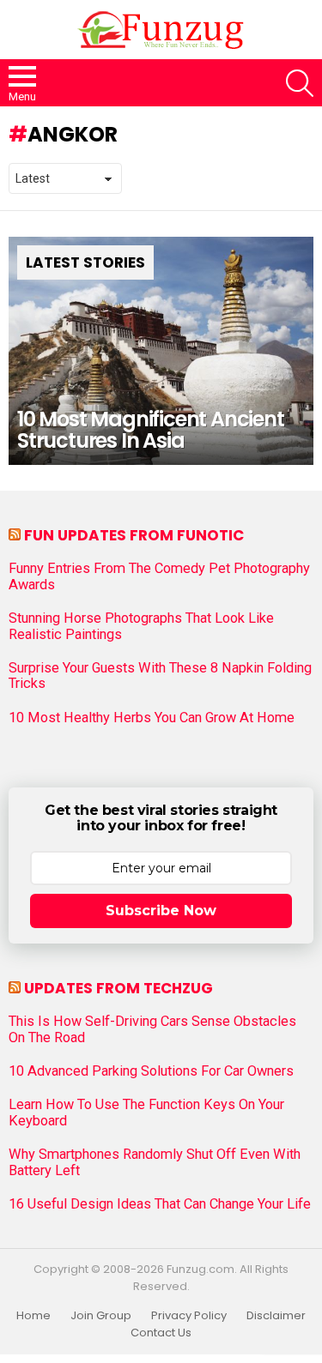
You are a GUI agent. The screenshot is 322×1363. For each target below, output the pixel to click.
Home (33, 1316)
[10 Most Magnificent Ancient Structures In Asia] (161, 351)
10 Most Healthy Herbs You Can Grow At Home (152, 718)
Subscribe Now (161, 910)
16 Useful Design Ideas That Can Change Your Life (160, 1204)
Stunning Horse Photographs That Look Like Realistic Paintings (141, 626)
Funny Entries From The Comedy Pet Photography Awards (159, 576)
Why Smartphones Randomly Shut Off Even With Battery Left (155, 1162)
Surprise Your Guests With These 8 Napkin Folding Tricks (160, 675)
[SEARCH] (299, 83)
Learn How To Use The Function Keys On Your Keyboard (146, 1112)
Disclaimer (276, 1316)
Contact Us (161, 1333)
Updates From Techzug (118, 988)
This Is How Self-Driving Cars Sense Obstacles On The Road (152, 1029)
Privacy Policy (189, 1316)
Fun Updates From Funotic (134, 535)
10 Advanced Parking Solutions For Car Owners (151, 1071)
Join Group (100, 1316)
